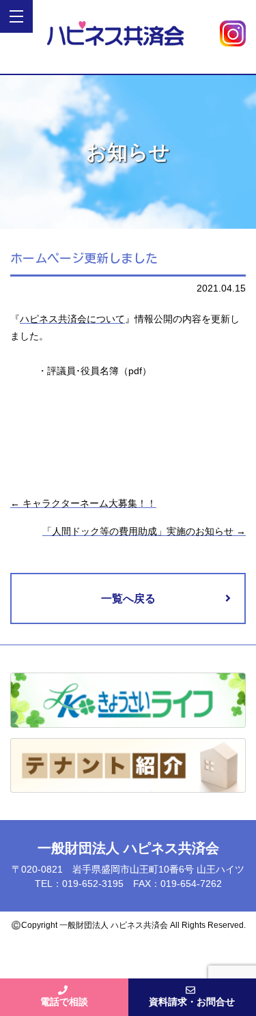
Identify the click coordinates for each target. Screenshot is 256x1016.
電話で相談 (64, 1001)
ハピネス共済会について (72, 318)
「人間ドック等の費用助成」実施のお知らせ (144, 531)
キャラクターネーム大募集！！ (83, 503)
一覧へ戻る (128, 598)
